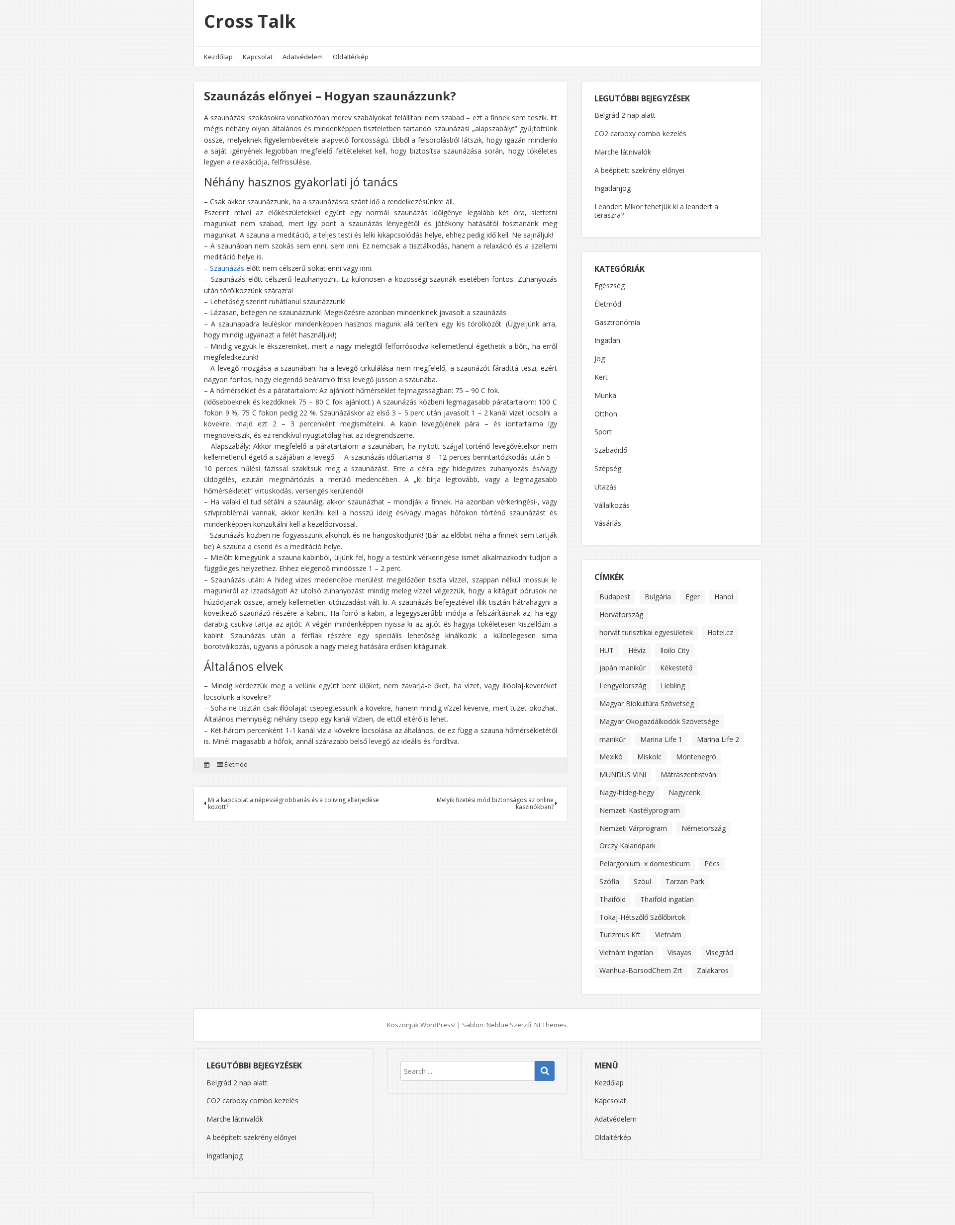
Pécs (712, 863)
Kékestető (676, 667)
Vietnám (668, 934)
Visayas (679, 952)
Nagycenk (684, 792)
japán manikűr (622, 667)
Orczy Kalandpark (627, 845)
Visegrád (719, 952)
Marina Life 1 (661, 739)
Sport (603, 432)
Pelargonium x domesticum (644, 863)
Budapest (614, 596)
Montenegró (696, 756)
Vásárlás (607, 523)
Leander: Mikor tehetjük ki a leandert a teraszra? (656, 211)
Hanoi (723, 596)
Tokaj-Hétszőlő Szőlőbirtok (642, 917)
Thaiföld (612, 899)
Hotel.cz (720, 632)
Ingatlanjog (612, 188)
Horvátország (621, 614)
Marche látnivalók (622, 152)
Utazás (605, 487)
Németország (703, 828)
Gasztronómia (617, 323)
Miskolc (649, 756)
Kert (601, 377)
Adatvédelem (303, 56)
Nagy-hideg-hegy (626, 792)
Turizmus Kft (620, 934)
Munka (605, 396)
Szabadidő (610, 450)
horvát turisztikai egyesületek (646, 632)
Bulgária (658, 596)
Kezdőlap (218, 56)
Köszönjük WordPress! (421, 1024)
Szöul (642, 881)
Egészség (609, 286)
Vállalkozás (612, 505)
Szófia (609, 881)
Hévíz (637, 650)
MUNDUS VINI (622, 774)
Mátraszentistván (688, 774)
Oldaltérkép (351, 56)
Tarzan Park (685, 881)
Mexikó (611, 756)
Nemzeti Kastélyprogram (639, 810)
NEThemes (550, 1024)
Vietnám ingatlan (626, 952)
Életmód (236, 764)
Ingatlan (607, 340)
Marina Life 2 (718, 739)
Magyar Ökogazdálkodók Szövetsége (659, 721)
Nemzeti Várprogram (633, 828)
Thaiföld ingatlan (667, 899)
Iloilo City (674, 650)
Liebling (673, 685)
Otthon (605, 414)
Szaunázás (227, 268)
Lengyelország (622, 685)
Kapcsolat (258, 56)
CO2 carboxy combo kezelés (640, 133)
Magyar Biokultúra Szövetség (646, 703)
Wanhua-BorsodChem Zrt (640, 970)
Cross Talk (250, 21)
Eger (692, 596)
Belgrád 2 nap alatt (625, 115)
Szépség (607, 469)
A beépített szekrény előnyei (639, 170)
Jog (599, 359)
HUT (606, 650)
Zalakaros (713, 970)
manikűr (612, 739)
